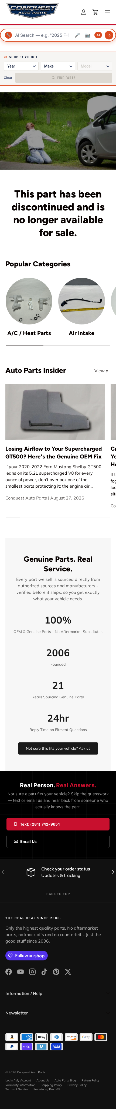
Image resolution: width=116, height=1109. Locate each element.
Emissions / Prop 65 (46, 1089)
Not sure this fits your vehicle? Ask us (58, 748)
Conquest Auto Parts (31, 1072)
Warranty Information (20, 1085)
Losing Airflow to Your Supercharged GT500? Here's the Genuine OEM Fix (53, 452)
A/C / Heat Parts (29, 333)
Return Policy (90, 1080)
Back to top (58, 894)
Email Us (28, 841)
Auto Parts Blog (65, 1080)
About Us (42, 1080)
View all (102, 370)
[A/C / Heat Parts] (29, 301)
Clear (8, 78)
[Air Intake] (81, 301)
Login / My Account (18, 1080)
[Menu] (107, 12)
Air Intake (81, 333)
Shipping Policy (51, 1085)
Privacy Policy (77, 1085)
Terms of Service (16, 1089)
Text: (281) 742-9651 (40, 824)
